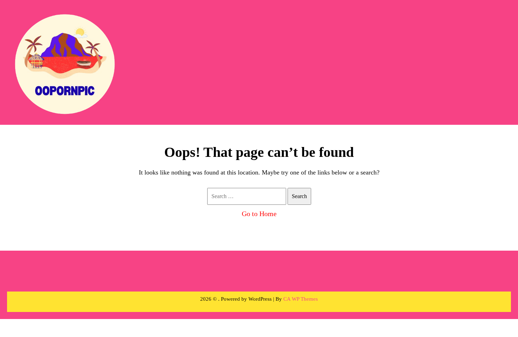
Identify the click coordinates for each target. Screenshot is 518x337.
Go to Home (259, 213)
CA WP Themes (300, 299)
